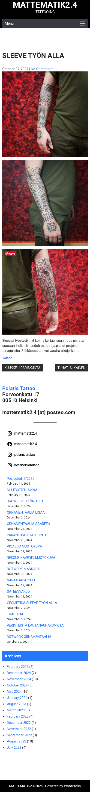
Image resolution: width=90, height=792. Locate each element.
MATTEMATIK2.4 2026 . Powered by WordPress (45, 786)
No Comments (42, 69)
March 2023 (16, 710)
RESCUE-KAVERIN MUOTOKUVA (31, 558)
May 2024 (14, 691)
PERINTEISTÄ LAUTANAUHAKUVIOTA (35, 625)
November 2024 (19, 679)
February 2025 (17, 667)
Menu (9, 23)
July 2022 (14, 747)
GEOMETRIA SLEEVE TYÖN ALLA (32, 603)
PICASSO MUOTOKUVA (24, 546)
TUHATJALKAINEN (71, 368)
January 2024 (17, 698)
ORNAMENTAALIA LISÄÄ (26, 512)
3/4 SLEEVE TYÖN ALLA (25, 501)
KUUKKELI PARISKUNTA (22, 368)
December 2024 (19, 673)
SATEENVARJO (18, 591)
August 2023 (16, 704)
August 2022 (16, 741)
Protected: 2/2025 (20, 479)
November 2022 (19, 729)
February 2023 (17, 716)
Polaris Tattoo (18, 388)
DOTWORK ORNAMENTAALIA (29, 637)
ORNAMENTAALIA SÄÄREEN (28, 524)
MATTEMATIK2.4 (45, 5)
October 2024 (17, 685)
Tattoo (7, 358)
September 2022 (19, 735)
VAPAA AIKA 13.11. (21, 580)
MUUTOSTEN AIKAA (22, 490)
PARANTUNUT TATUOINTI (26, 535)
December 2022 (19, 723)
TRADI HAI (15, 614)
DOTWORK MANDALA (23, 569)
